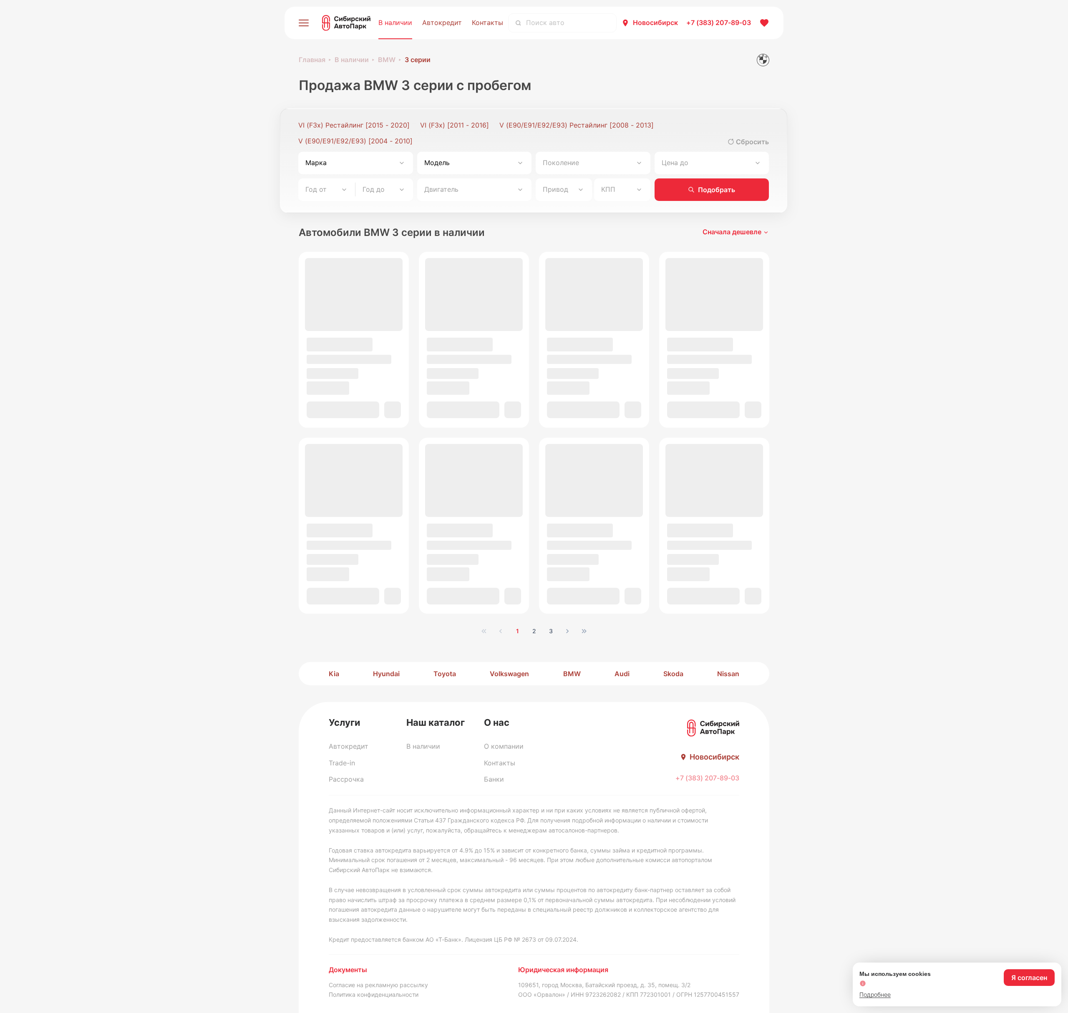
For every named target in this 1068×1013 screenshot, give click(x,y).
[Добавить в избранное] (395, 414)
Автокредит (442, 22)
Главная (312, 59)
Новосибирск (655, 22)
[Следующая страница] (567, 631)
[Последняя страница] (584, 631)
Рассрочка (346, 779)
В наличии (395, 22)
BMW (386, 59)
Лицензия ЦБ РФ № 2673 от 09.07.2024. (521, 939)
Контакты (487, 22)
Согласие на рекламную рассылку (378, 984)
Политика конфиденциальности (373, 994)
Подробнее (875, 994)
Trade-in (342, 763)
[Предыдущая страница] (500, 631)
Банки (494, 779)
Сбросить (752, 142)
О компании (504, 746)
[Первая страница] (483, 631)
